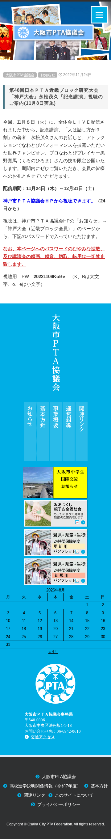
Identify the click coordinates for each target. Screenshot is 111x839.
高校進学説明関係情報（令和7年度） (45, 786)
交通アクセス (43, 737)
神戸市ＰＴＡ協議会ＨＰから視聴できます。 (49, 200)
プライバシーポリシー (58, 804)
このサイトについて (74, 795)
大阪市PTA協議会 (20, 75)
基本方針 (99, 786)
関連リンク (34, 795)
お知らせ (47, 75)
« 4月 (53, 651)
